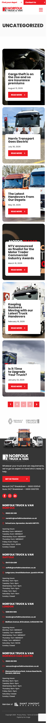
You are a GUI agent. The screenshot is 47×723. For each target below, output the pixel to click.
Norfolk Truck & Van (18, 506)
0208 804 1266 (11, 612)
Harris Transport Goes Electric (16, 108)
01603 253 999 (11, 661)
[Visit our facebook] (4, 496)
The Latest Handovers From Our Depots (21, 166)
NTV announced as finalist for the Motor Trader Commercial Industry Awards (21, 227)
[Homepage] (12, 10)
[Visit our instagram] (10, 496)
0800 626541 (34, 486)
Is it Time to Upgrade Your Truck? (17, 341)
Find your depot (9, 2)
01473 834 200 (11, 563)
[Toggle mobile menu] (41, 10)
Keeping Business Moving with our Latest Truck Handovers (21, 285)
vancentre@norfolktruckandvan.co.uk (22, 666)
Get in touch (11, 479)
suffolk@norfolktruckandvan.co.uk (21, 568)
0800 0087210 (32, 489)
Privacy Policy (21, 715)
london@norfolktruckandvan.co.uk (21, 617)
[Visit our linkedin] (15, 496)
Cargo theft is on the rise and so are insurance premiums (19, 52)
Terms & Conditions (34, 715)
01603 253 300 (11, 513)
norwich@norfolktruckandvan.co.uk (21, 518)
